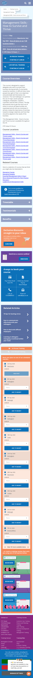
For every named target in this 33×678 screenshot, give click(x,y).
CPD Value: (7, 52)
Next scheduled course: (10, 38)
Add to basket (16, 392)
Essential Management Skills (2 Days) (14, 176)
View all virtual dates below (16, 49)
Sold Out (16, 373)
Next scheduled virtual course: (12, 46)
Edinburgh (3, 647)
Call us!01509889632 (10, 294)
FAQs (17, 643)
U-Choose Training (21, 649)
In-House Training (21, 645)
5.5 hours (10, 52)
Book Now (9, 563)
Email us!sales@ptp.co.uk (23, 294)
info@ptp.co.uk (5, 632)
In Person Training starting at (17, 58)
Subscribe (8, 244)
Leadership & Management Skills (13, 182)
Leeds (2, 645)
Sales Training (20, 627)
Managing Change (8, 172)
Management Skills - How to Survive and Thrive (15, 15)
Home (5, 9)
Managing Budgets (9, 174)
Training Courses (14, 9)
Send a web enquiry (6, 634)
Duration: (5, 35)
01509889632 (4, 630)
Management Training (9, 12)
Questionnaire (20, 641)
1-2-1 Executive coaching (23, 647)
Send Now (24, 259)
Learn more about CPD (11, 194)
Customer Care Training (23, 621)
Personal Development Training (22, 629)
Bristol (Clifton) (5, 649)
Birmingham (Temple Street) (7, 642)
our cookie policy (21, 656)
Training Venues (6, 638)
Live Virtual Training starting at (17, 66)
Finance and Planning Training (22, 624)
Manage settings (16, 673)
